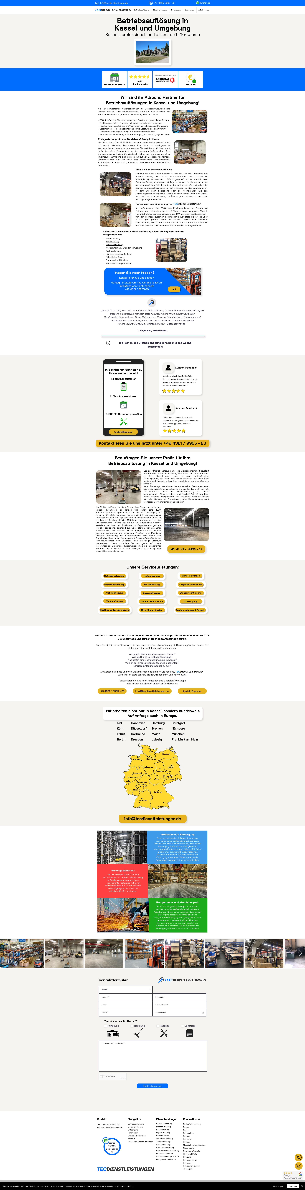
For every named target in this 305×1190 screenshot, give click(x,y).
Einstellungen (278, 1186)
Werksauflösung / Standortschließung (124, 247)
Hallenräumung (113, 238)
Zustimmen (293, 1186)
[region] (299, 1157)
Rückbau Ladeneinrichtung (118, 254)
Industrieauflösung (114, 244)
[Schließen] (302, 1186)
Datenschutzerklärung (125, 1186)
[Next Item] (300, 953)
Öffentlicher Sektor (115, 257)
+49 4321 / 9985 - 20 (111, 1124)
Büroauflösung (112, 241)
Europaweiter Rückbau (117, 260)
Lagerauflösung (163, 1132)
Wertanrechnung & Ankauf (118, 263)
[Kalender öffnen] (203, 1012)
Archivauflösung (113, 250)
